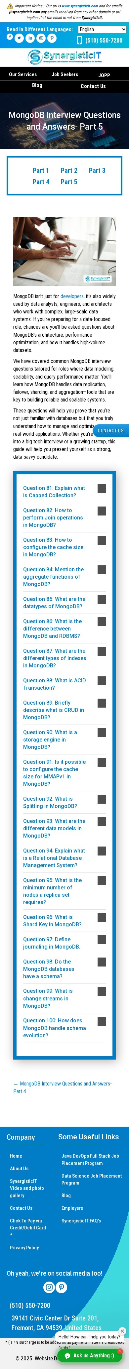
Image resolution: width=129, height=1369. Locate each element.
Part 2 (69, 170)
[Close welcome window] (122, 1331)
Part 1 (41, 170)
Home (16, 1156)
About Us (19, 1169)
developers (72, 296)
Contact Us (93, 86)
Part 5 (69, 182)
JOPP (104, 75)
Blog (37, 85)
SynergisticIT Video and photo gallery (27, 1188)
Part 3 (97, 170)
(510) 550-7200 (30, 1306)
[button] (64, 492)
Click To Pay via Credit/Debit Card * (28, 1228)
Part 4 (41, 182)
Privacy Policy (24, 1248)
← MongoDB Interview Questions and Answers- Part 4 (62, 1087)
